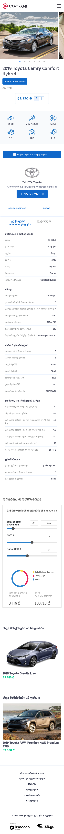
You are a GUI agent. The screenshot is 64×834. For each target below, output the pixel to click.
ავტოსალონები (32, 795)
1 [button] (19, 61)
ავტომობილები (17, 208)
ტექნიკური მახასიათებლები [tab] (19, 223)
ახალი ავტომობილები (32, 773)
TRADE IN (32, 784)
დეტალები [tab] (44, 221)
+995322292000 (32, 194)
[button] (24, 99)
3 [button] (29, 61)
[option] (29, 35)
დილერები (32, 790)
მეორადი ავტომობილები (32, 779)
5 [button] (39, 61)
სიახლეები (32, 801)
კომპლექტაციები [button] (14, 81)
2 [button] (24, 61)
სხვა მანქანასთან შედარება (32, 154)
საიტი (46, 208)
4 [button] (34, 61)
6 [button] (44, 61)
